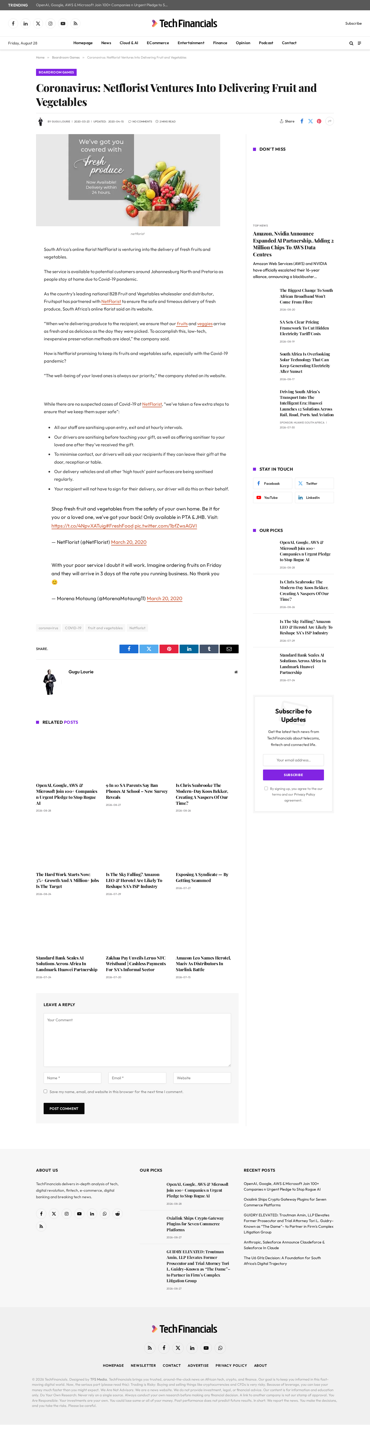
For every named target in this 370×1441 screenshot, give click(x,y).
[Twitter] (17, 277)
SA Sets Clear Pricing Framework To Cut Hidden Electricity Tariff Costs (304, 327)
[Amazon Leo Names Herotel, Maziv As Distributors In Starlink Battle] (207, 927)
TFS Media (98, 1379)
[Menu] (359, 43)
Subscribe (353, 23)
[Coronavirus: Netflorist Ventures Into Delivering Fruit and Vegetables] (128, 224)
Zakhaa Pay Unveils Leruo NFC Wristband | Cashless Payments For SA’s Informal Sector (136, 963)
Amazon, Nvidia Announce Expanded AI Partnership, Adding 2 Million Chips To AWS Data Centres (293, 244)
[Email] (17, 318)
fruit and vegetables (105, 628)
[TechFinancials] (185, 23)
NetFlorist (111, 301)
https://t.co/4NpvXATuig (78, 525)
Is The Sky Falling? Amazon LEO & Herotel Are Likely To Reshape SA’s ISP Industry (134, 880)
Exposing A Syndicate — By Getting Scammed (202, 877)
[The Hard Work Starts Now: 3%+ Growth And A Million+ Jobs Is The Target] (67, 843)
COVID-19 (73, 628)
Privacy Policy (304, 794)
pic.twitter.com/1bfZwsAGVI (166, 525)
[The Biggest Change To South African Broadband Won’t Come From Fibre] (264, 298)
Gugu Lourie (61, 121)
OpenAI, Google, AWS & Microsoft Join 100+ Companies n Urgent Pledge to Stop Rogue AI (103, 5)
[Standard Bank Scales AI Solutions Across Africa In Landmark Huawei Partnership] (67, 927)
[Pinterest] (17, 304)
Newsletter (143, 1365)
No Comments (142, 121)
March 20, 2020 (129, 542)
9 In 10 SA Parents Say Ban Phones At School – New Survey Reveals (137, 791)
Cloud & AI (129, 42)
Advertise (198, 1365)
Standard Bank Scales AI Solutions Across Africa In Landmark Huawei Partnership (66, 963)
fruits (182, 323)
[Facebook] (17, 263)
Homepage (83, 42)
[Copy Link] (17, 332)
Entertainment (191, 42)
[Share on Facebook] (302, 121)
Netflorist (137, 628)
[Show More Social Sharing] (329, 121)
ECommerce (158, 42)
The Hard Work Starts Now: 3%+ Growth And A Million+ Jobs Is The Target (67, 880)
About (260, 1365)
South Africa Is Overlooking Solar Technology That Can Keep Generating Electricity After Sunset (305, 362)
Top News (260, 225)
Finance (220, 42)
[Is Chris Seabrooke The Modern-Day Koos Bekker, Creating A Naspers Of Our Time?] (207, 754)
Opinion (243, 42)
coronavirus (48, 628)
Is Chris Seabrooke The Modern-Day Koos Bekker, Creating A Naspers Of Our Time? (202, 794)
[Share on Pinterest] (319, 121)
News (106, 42)
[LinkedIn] (17, 291)
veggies (205, 323)
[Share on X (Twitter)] (310, 121)
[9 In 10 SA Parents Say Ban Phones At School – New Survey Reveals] (137, 754)
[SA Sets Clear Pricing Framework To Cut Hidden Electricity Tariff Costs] (264, 330)
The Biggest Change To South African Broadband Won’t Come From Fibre (306, 296)
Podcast (266, 42)
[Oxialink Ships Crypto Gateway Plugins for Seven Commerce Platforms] (151, 1226)
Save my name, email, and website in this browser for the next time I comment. (116, 1091)
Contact (289, 42)
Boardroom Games (56, 72)
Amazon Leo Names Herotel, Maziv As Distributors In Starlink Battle (203, 963)
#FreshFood (120, 525)
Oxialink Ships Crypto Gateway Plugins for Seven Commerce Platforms (195, 1223)
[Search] (351, 43)
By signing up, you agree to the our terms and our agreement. (296, 794)
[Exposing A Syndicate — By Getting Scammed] (207, 843)
